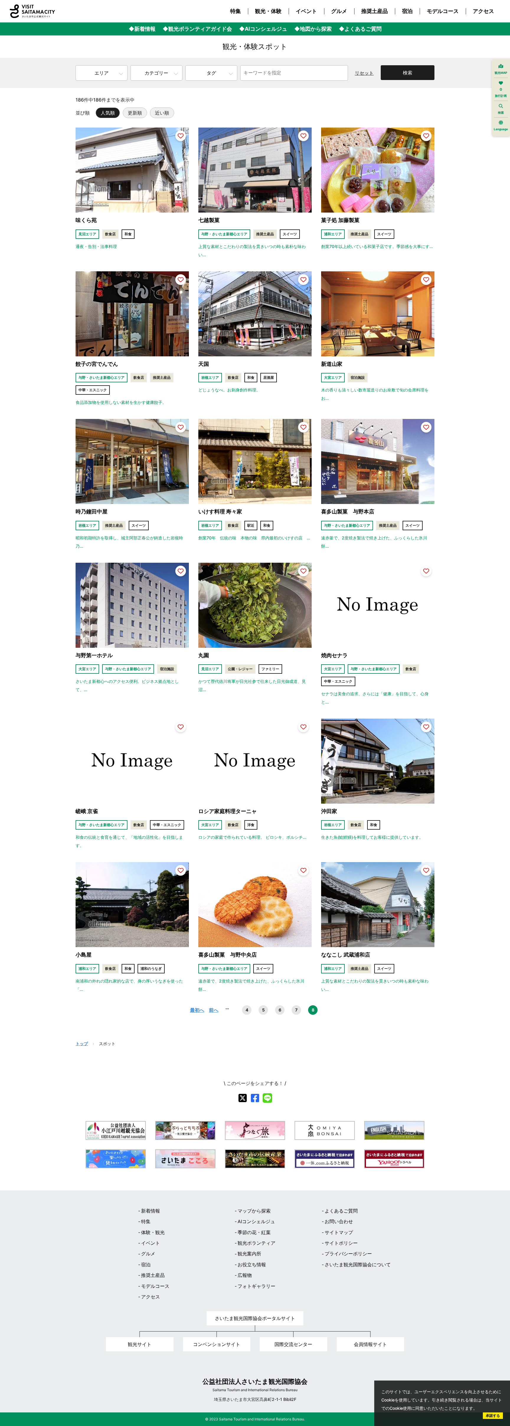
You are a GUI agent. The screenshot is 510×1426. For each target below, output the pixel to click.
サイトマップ (339, 1232)
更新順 (135, 113)
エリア (101, 73)
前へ (213, 1010)
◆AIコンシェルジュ (263, 29)
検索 (407, 73)
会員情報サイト (370, 1344)
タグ (211, 73)
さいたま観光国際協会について (358, 1264)
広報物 (245, 1275)
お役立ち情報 (252, 1264)
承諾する (493, 1415)
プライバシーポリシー (348, 1253)
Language (501, 129)
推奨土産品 (374, 11)
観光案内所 (249, 1253)
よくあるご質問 (341, 1210)
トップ (82, 1043)
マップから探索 (254, 1210)
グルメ (339, 11)
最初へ (197, 1010)
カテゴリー (156, 73)
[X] (242, 1098)
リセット (364, 73)
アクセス (483, 11)
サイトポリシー (341, 1243)
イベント (306, 11)
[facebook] (255, 1098)
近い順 (162, 113)
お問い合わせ (339, 1221)
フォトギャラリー (256, 1286)
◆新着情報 (142, 29)
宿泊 (407, 11)
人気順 (108, 113)
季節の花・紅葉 (254, 1232)
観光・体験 (268, 11)
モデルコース (443, 11)
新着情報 (150, 1210)
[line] (267, 1098)
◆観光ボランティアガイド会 (197, 29)
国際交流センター (293, 1344)
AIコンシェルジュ (256, 1221)
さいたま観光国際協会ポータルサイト (255, 1318)
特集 (235, 11)
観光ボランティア (256, 1243)
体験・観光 (153, 1232)
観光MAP (501, 72)
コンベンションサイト (216, 1344)
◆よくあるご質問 (360, 29)
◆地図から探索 (313, 29)
